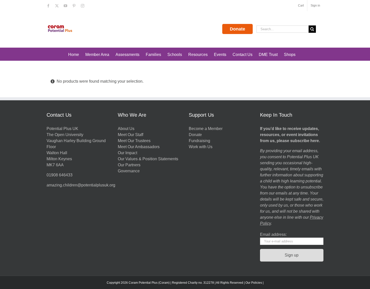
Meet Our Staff (130, 135)
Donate (237, 28)
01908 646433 (59, 175)
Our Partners (129, 165)
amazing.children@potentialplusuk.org (81, 185)
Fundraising (199, 141)
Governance (129, 171)
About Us (126, 128)
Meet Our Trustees (134, 141)
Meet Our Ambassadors (139, 147)
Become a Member (206, 128)
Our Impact (128, 153)
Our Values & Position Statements (148, 159)
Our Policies (253, 282)
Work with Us (200, 147)
